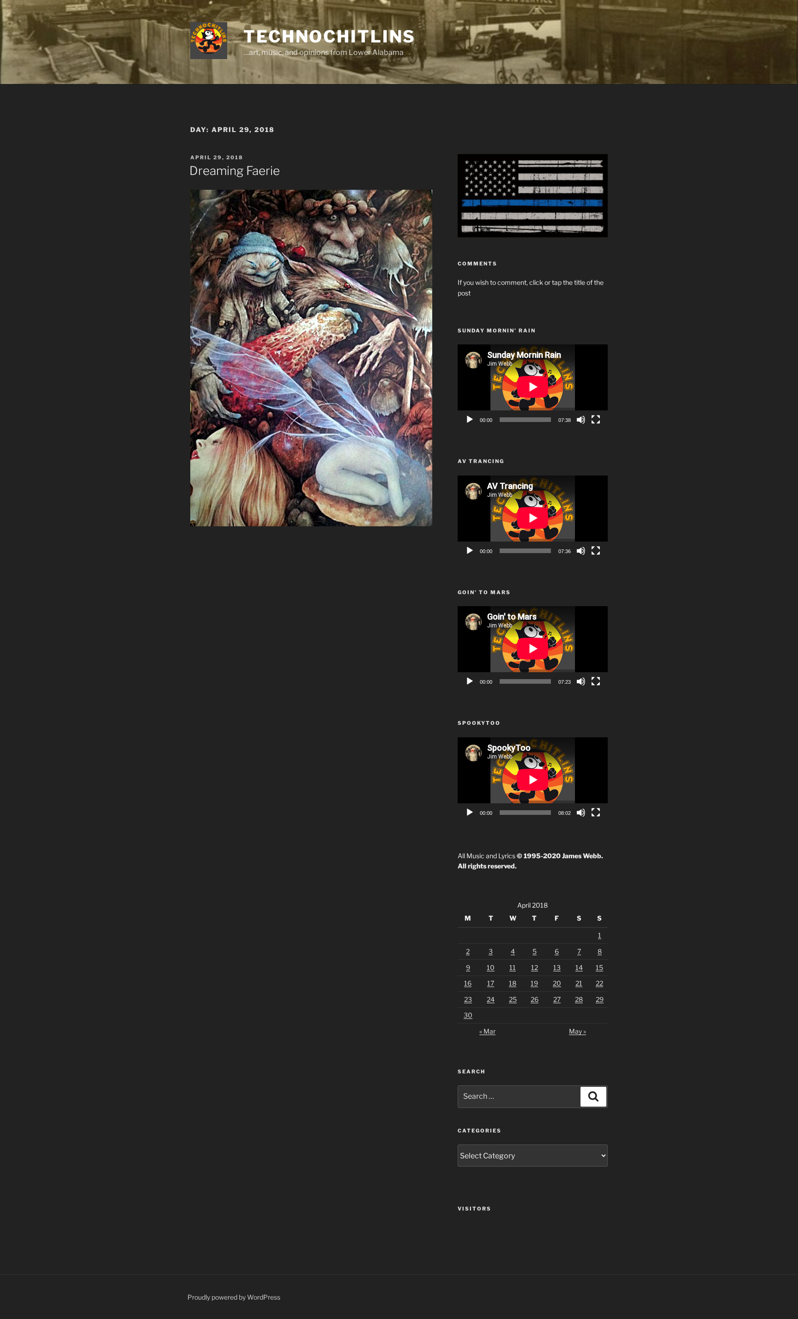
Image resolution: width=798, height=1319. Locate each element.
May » (577, 1031)
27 (557, 999)
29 (600, 999)
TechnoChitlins (329, 36)
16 (468, 983)
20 (557, 983)
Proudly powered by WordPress (233, 1297)
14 (579, 967)
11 (512, 967)
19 (534, 983)
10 (491, 967)
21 (578, 983)
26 (534, 999)
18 (512, 983)
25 (513, 999)
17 (490, 983)
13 (557, 967)
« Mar (487, 1031)
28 (579, 999)
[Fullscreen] (595, 419)
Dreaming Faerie (234, 170)
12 (534, 967)
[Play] (469, 419)
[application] (533, 386)
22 (599, 983)
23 (468, 999)
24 (491, 999)
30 (468, 1015)
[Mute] (581, 419)
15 (599, 967)
